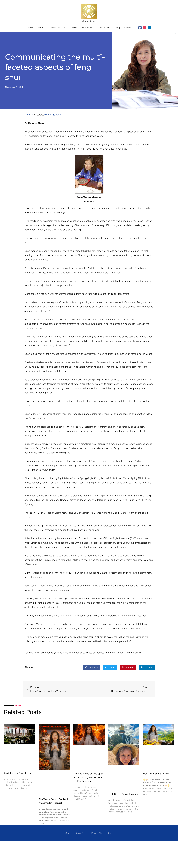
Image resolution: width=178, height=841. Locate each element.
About (40, 27)
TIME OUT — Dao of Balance (123, 794)
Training (73, 27)
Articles (85, 27)
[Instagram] (144, 27)
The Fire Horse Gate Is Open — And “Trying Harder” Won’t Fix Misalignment (88, 777)
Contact (128, 27)
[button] (91, 667)
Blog (117, 27)
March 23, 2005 (52, 114)
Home (30, 27)
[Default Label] (149, 27)
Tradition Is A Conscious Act (19, 773)
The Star (29, 114)
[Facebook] (140, 27)
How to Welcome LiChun (156, 773)
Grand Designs (103, 27)
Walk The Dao (58, 27)
